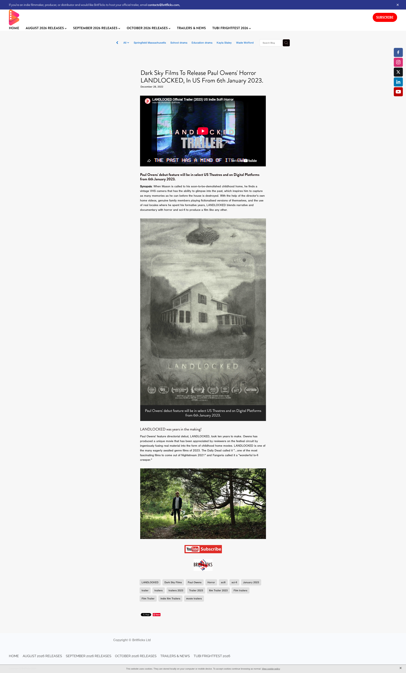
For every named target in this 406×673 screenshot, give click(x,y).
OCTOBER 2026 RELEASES (148, 28)
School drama (178, 42)
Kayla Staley (224, 42)
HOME (14, 28)
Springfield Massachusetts (150, 42)
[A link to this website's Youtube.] (398, 91)
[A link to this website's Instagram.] (398, 62)
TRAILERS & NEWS (191, 28)
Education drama (202, 42)
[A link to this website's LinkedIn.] (398, 81)
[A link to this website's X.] (398, 72)
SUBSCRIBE (384, 17)
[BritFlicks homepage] (187, 17)
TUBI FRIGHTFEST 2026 (230, 28)
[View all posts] (117, 43)
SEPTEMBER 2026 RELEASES (95, 28)
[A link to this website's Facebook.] (398, 52)
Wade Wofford (245, 42)
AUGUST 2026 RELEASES (45, 28)
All (125, 42)
